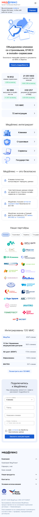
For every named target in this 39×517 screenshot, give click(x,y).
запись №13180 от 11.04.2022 (20, 216)
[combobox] (19, 400)
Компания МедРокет (10, 463)
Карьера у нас (7, 466)
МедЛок (6, 337)
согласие (15, 430)
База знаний (6, 470)
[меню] (35, 3)
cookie (15, 8)
